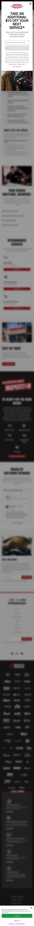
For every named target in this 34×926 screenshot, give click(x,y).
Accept (17, 916)
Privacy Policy (22, 64)
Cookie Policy (12, 924)
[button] (31, 908)
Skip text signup (17, 66)
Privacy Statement (20, 924)
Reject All (17, 921)
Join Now (17, 48)
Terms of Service (12, 64)
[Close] (30, 3)
